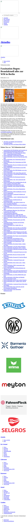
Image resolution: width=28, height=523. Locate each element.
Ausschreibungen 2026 (9, 469)
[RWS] (14, 334)
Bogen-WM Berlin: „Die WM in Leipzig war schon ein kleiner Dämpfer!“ (14, 203)
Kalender (6, 448)
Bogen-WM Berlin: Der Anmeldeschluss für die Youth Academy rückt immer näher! (15, 183)
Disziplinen (6, 467)
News (5, 447)
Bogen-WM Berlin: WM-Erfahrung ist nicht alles (15, 231)
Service (5, 455)
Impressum (6, 519)
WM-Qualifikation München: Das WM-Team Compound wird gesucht (14, 211)
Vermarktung (7, 456)
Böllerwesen (6, 509)
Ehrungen (6, 510)
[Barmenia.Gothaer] (14, 354)
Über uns (6, 449)
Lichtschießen (7, 499)
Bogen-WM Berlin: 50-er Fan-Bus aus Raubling (15, 227)
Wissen (5, 453)
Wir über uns (7, 492)
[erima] (14, 374)
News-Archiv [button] (7, 61)
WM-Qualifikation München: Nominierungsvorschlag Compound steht (13, 213)
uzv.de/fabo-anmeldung (6, 132)
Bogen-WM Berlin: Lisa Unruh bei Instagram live (15, 270)
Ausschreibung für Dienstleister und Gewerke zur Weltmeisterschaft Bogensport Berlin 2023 (15, 151)
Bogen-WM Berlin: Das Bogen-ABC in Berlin (15, 248)
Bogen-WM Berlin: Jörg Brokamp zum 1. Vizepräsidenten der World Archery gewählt (14, 239)
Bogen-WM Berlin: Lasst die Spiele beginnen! (14, 246)
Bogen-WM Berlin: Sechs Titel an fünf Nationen (15, 280)
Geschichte (6, 506)
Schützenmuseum (8, 513)
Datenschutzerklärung (9, 521)
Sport (5, 465)
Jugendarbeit (7, 495)
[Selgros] (14, 434)
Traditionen (6, 508)
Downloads (6, 496)
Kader (5, 466)
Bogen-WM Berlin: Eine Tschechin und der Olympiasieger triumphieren (14, 287)
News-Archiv (7, 440)
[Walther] (14, 315)
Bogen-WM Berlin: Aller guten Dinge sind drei (15, 173)
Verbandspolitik (7, 451)
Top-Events (6, 470)
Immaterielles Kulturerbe (9, 512)
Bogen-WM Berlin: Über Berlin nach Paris (14, 185)
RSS (5, 441)
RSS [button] (5, 62)
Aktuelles (5, 42)
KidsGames (6, 498)
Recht (5, 452)
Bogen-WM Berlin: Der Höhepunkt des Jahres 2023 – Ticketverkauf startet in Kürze (15, 153)
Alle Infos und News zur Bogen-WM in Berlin (15, 144)
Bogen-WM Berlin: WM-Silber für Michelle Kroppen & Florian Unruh (14, 278)
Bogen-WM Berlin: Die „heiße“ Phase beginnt (15, 215)
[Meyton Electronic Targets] (14, 394)
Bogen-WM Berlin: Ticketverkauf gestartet (14, 155)
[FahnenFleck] (14, 414)
